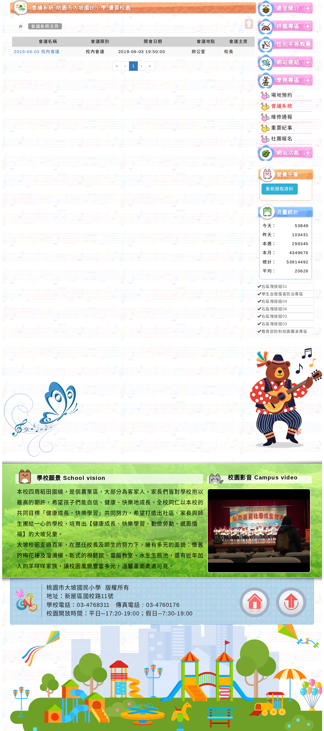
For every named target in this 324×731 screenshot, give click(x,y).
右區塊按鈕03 (274, 324)
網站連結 (288, 62)
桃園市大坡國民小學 (73, 587)
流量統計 (287, 212)
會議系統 (281, 106)
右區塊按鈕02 (274, 316)
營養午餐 (287, 174)
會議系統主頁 (45, 26)
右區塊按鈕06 (274, 309)
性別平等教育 (293, 44)
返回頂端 (291, 602)
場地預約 (281, 95)
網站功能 (288, 153)
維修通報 (281, 117)
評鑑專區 (288, 26)
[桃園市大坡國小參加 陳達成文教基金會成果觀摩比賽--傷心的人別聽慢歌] (259, 571)
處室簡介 (288, 8)
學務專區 (288, 80)
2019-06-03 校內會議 (37, 51)
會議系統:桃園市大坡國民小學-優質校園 (81, 8)
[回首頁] (21, 26)
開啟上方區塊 (249, 24)
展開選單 (307, 156)
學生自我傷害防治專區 (282, 294)
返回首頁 (255, 602)
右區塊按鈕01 (274, 286)
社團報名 (281, 138)
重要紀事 (281, 128)
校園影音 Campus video (263, 477)
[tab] (285, 8)
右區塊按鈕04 (274, 301)
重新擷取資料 (280, 189)
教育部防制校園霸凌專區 (285, 331)
